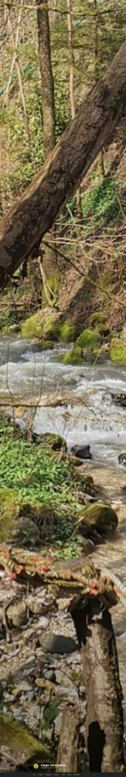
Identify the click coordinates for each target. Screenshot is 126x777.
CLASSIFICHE (77, 774)
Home (34, 774)
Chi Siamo (40, 774)
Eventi (63, 774)
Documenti (56, 774)
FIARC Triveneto (53, 765)
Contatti (69, 774)
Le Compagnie (48, 774)
